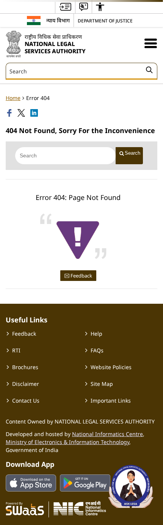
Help (96, 333)
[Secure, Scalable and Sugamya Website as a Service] (25, 508)
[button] (150, 43)
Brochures (25, 367)
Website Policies (111, 367)
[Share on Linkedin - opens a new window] (34, 112)
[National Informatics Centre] (79, 508)
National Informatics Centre (107, 434)
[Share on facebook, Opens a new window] (10, 112)
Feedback (80, 275)
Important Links (111, 400)
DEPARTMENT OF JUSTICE (105, 20)
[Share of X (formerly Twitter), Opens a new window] (22, 112)
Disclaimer (25, 383)
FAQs (97, 350)
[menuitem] (65, 6)
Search (132, 153)
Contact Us (25, 400)
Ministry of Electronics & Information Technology (67, 442)
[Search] (149, 71)
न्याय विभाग (58, 20)
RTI (16, 350)
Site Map (102, 383)
